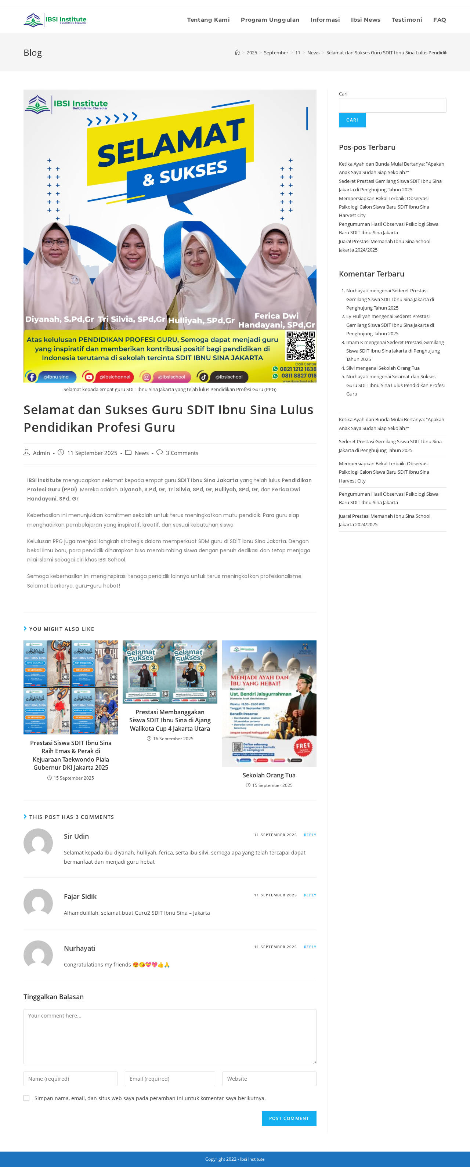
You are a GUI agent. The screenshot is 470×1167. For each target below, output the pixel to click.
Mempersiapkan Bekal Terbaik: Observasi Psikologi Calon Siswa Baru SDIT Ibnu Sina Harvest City (384, 207)
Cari (343, 93)
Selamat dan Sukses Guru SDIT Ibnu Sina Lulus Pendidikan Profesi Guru (395, 385)
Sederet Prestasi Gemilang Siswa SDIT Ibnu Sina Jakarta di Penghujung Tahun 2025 (390, 299)
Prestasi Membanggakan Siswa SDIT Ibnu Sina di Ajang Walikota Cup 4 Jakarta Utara (170, 720)
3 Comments (182, 452)
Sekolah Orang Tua (269, 775)
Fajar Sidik (80, 896)
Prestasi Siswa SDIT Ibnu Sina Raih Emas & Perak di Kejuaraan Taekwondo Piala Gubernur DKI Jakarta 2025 (71, 755)
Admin (41, 452)
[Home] (237, 52)
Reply (310, 834)
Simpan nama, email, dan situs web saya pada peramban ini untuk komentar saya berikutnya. (150, 1098)
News (142, 452)
